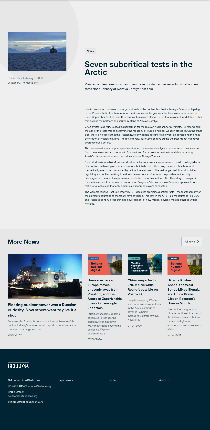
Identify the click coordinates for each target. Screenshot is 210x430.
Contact (113, 380)
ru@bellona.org (34, 401)
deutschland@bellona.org (22, 395)
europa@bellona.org (39, 386)
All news (190, 241)
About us (164, 380)
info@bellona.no (31, 380)
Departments (65, 380)
